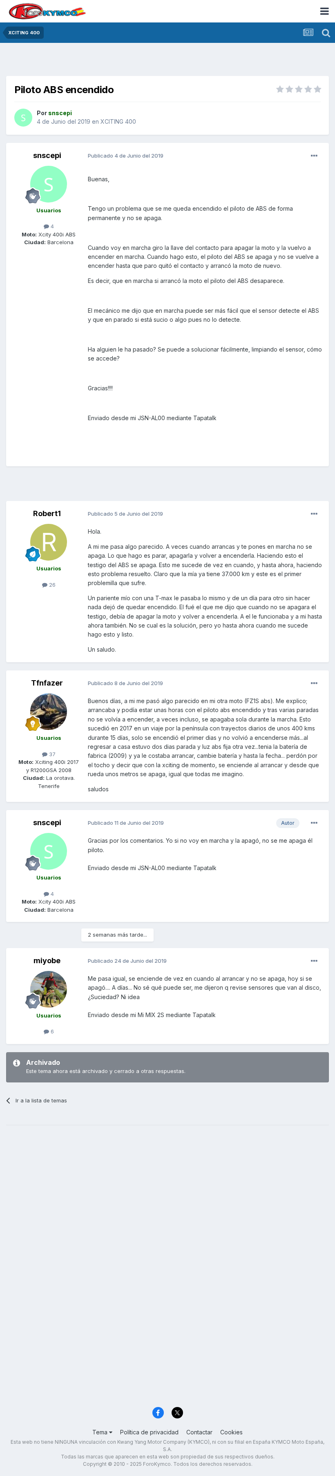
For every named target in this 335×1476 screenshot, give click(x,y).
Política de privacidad (149, 1432)
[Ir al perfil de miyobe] (48, 989)
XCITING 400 (118, 121)
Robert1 (47, 513)
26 (51, 584)
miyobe (47, 960)
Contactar (199, 1432)
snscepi (47, 155)
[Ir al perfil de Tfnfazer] (48, 711)
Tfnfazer (47, 683)
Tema (100, 1432)
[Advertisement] (167, 61)
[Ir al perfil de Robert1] (48, 542)
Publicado (125, 155)
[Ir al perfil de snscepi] (23, 118)
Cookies (231, 1432)
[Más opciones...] (314, 156)
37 (51, 754)
